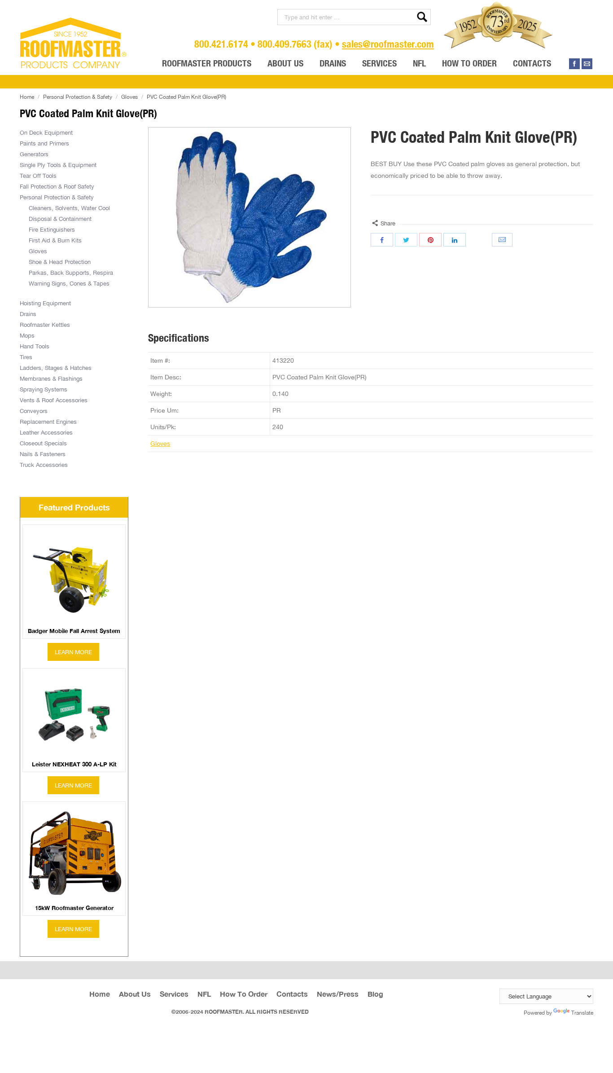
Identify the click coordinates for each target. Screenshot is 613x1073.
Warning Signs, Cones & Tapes (69, 283)
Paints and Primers (44, 143)
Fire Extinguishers (52, 229)
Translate (582, 1012)
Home (27, 96)
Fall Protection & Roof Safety (57, 186)
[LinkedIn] (454, 239)
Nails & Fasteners (43, 453)
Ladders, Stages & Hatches (56, 367)
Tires (26, 357)
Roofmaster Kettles (45, 324)
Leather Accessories (46, 432)
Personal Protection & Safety (77, 96)
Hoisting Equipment (45, 303)
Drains (28, 313)
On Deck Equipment (46, 132)
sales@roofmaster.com (388, 44)
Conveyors (34, 410)
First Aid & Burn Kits (55, 240)
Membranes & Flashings (51, 378)
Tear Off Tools (38, 175)
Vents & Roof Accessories (54, 400)
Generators (34, 154)
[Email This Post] (503, 239)
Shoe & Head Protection (60, 261)
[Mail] (587, 63)
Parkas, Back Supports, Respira (71, 272)
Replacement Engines (48, 421)
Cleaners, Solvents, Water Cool (69, 207)
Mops (27, 335)
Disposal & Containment (60, 218)
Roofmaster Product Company (73, 43)
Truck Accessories (44, 464)
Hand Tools (34, 346)
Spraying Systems (43, 389)
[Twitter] (406, 239)
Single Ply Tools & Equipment (58, 164)
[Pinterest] (430, 239)
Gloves (129, 96)
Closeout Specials (43, 443)
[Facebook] (574, 63)
